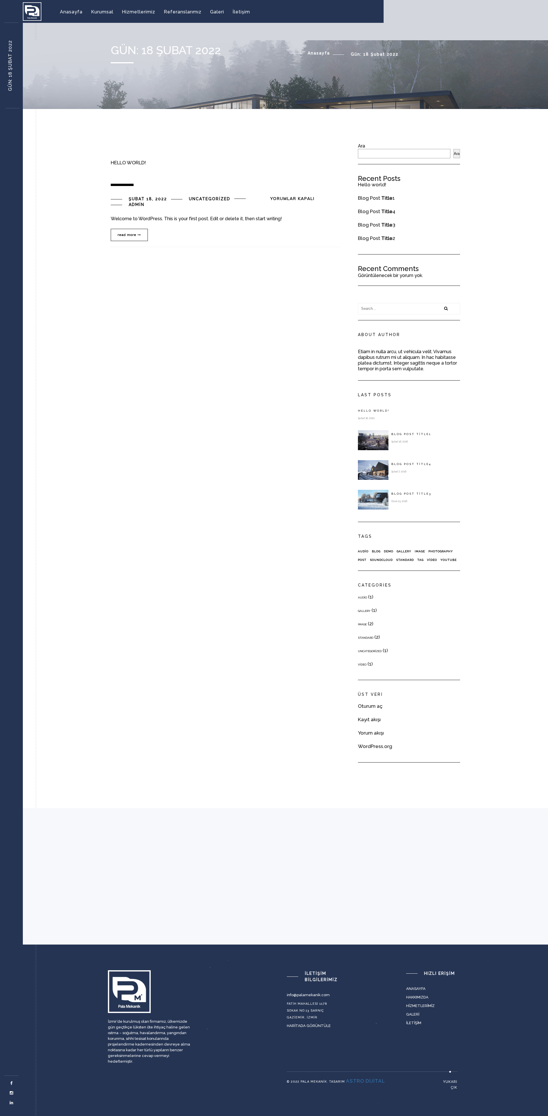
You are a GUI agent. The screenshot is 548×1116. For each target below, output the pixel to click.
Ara (361, 146)
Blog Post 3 (376, 225)
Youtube (448, 559)
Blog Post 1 (376, 198)
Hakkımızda (417, 997)
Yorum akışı (371, 733)
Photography (440, 551)
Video (432, 559)
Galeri (217, 12)
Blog (376, 551)
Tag (420, 559)
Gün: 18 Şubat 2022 (10, 65)
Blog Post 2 (376, 238)
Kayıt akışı (369, 719)
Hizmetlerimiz (138, 12)
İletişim (241, 12)
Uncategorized (209, 199)
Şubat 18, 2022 (148, 199)
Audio (363, 551)
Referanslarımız (183, 12)
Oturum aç (370, 706)
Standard (405, 559)
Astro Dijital (365, 1081)
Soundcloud (381, 559)
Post (362, 559)
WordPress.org (375, 746)
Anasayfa (71, 12)
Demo (388, 551)
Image (420, 551)
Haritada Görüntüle (309, 1026)
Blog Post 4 (376, 211)
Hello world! (372, 184)
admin (136, 204)
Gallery (404, 551)
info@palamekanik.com (308, 995)
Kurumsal (102, 12)
